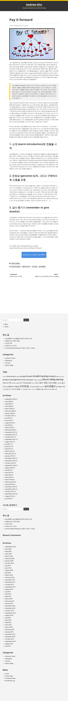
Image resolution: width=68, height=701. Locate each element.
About (6, 327)
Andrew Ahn (34, 4)
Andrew (26, 25)
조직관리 (29, 389)
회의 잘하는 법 (53, 389)
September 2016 (10, 465)
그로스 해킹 (43, 382)
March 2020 (9, 408)
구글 (36, 383)
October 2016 (9, 463)
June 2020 (8, 401)
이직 (21, 389)
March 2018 (9, 427)
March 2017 (9, 451)
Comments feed (10, 678)
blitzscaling (10, 376)
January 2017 (9, 456)
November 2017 (10, 435)
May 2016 (8, 475)
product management (12, 379)
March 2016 (9, 479)
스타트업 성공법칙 (34, 386)
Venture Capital (15, 383)
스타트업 (34, 267)
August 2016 (9, 468)
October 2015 (9, 491)
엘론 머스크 (8, 389)
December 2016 (10, 458)
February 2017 (9, 453)
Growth (29, 376)
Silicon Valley (16, 263)
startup (59, 379)
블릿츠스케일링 (13, 386)
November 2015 (10, 489)
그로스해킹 (52, 383)
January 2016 (9, 484)
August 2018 (9, 423)
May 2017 (8, 449)
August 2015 (9, 496)
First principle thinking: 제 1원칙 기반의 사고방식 (20, 348)
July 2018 (8, 425)
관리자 (33, 383)
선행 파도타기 (26, 267)
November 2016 (10, 461)
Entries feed (9, 676)
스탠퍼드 (42, 386)
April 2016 (8, 477)
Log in (7, 674)
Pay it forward (16, 267)
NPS (18, 115)
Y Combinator (26, 383)
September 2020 (10, 399)
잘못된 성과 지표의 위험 (12, 341)
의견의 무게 (8, 343)
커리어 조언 (33, 389)
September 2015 (10, 494)
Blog (6, 324)
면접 (7, 386)
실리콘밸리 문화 (60, 386)
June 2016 (8, 472)
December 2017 (10, 432)
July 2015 (8, 498)
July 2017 (8, 444)
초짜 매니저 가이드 (11, 346)
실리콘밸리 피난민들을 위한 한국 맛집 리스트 (18, 338)
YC (21, 383)
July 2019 (8, 418)
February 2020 (9, 411)
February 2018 (9, 430)
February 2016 (9, 482)
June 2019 (8, 420)
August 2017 (9, 442)
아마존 (4, 389)
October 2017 (9, 437)
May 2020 (8, 404)
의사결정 (17, 389)
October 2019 (9, 416)
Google (23, 376)
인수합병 (25, 389)
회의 (49, 389)
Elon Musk (17, 376)
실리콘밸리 (42, 267)
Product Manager (27, 380)
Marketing (8, 360)
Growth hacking (40, 376)
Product (7, 363)
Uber (7, 383)
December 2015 (10, 487)
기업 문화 (59, 383)
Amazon (4, 376)
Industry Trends (10, 358)
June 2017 (8, 446)
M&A (57, 376)
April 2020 (8, 406)
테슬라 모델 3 (44, 389)
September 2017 (10, 439)
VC (10, 382)
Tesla (4, 383)
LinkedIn (52, 376)
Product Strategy (38, 380)
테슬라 (38, 389)
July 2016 (8, 470)
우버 (13, 389)
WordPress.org (10, 681)
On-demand (61, 376)
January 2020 (9, 413)
